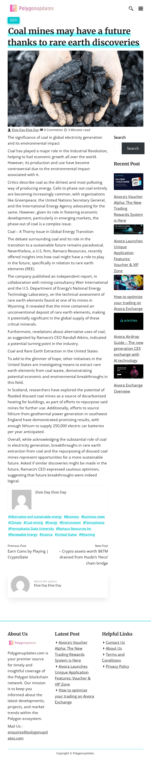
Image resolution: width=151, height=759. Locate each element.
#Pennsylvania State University (31, 528)
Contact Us (115, 642)
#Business (71, 517)
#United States (66, 534)
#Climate (14, 522)
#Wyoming (87, 534)
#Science (46, 534)
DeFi (13, 20)
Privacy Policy (117, 666)
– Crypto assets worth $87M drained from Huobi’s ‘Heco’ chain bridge (83, 557)
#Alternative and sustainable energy (35, 517)
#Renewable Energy (22, 534)
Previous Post (17, 546)
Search (120, 137)
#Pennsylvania (93, 522)
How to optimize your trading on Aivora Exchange (128, 302)
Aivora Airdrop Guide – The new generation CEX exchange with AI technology (128, 348)
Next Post (101, 546)
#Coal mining (33, 522)
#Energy (51, 522)
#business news (93, 517)
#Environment (70, 522)
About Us (114, 648)
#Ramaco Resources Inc (73, 528)
